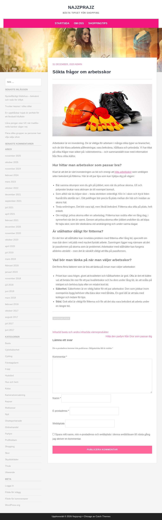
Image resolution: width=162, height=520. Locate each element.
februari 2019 (12, 265)
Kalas (8, 388)
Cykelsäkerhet (12, 349)
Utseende (10, 472)
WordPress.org (12, 505)
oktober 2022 (11, 188)
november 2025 (13, 155)
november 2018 (13, 278)
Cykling (8, 356)
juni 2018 (9, 291)
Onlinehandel (11, 427)
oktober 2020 (11, 239)
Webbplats (59, 423)
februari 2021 (12, 220)
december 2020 (13, 226)
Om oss (79, 23)
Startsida (62, 23)
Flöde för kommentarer (16, 498)
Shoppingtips (97, 23)
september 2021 (13, 201)
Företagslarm (12, 362)
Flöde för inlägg (13, 492)
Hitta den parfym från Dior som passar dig (129, 336)
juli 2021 (9, 207)
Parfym (8, 433)
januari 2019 (11, 272)
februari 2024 (12, 175)
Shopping (10, 446)
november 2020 (13, 233)
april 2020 (10, 246)
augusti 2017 (11, 317)
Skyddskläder (61, 318)
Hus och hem (11, 382)
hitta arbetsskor (123, 172)
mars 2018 (10, 297)
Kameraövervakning (15, 395)
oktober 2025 (11, 162)
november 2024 (13, 168)
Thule (8, 466)
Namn (57, 398)
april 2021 (10, 214)
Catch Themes (103, 516)
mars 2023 (10, 181)
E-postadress (61, 410)
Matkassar (10, 407)
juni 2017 (9, 330)
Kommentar (60, 356)
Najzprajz (81, 7)
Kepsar (8, 401)
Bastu (8, 343)
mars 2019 (10, 259)
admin (78, 64)
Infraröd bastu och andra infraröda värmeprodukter (81, 332)
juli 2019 (9, 252)
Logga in (9, 485)
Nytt (7, 414)
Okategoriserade (13, 420)
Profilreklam (11, 440)
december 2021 (13, 194)
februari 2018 (12, 304)
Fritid (7, 369)
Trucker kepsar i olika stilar (18, 106)
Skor (7, 453)
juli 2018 (9, 284)
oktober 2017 (11, 310)
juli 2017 (9, 323)
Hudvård (9, 375)
